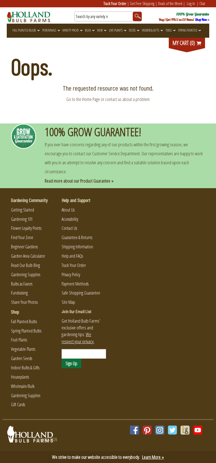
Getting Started (22, 210)
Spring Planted (187, 30)
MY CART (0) (184, 43)
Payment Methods (75, 284)
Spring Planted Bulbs (26, 331)
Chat (202, 3)
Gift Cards (18, 404)
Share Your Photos (24, 302)
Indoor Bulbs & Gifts (25, 368)
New (100, 30)
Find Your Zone (22, 237)
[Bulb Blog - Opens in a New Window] (185, 430)
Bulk (88, 30)
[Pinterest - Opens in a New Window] (147, 430)
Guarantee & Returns (77, 237)
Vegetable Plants (23, 349)
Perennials (49, 30)
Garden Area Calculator (28, 256)
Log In (191, 3)
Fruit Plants (19, 340)
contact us (113, 99)
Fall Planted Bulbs (24, 30)
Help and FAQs (72, 256)
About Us (68, 210)
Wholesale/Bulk (23, 386)
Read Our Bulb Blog (25, 265)
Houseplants (20, 377)
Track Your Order (115, 3)
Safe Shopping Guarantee (81, 293)
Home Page (91, 99)
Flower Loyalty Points (26, 228)
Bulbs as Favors (21, 284)
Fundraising (19, 293)
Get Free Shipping (142, 3)
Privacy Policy (71, 274)
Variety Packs (70, 30)
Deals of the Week (170, 3)
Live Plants (116, 30)
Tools (168, 30)
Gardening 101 (22, 219)
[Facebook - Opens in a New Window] (134, 430)
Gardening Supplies (25, 274)
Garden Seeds (21, 358)
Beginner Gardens (24, 247)
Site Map (68, 302)
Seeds (132, 30)
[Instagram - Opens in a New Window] (159, 430)
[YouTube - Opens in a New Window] (197, 430)
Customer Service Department (116, 153)
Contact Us (69, 228)
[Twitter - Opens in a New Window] (172, 430)
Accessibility (70, 219)
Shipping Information (77, 247)
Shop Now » (202, 20)
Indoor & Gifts (150, 30)
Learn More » (153, 457)
